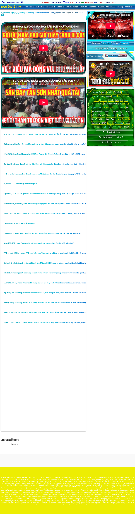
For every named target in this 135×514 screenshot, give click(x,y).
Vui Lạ (114, 115)
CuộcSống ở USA (98, 123)
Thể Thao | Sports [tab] (113, 142)
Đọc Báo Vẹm (123, 115)
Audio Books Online (89, 110)
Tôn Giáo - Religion (93, 56)
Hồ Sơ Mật (105, 127)
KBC (128, 107)
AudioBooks (111, 119)
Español (117, 92)
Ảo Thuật (125, 127)
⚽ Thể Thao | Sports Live (116, 55)
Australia (119, 123)
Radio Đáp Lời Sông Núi (102, 111)
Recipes (103, 100)
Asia (104, 92)
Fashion (125, 96)
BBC (120, 104)
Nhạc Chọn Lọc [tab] (113, 132)
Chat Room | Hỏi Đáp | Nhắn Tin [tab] (112, 48)
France (127, 123)
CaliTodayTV (97, 104)
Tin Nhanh (96, 43)
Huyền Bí (96, 127)
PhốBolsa (121, 107)
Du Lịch (125, 43)
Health (111, 100)
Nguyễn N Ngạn (98, 119)
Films (101, 96)
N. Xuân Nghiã (123, 119)
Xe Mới (116, 43)
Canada (110, 123)
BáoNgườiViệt (110, 104)
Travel (96, 100)
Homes (108, 96)
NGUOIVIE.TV (50, 481)
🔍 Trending (130, 55)
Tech (119, 96)
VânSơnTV (96, 115)
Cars (114, 96)
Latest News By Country (133, 117)
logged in (14, 444)
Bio (121, 100)
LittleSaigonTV (109, 107)
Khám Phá (115, 127)
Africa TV (97, 92)
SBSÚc (126, 104)
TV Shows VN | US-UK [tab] (113, 137)
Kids (126, 100)
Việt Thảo (106, 115)
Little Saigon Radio (121, 111)
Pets (117, 100)
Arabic (110, 92)
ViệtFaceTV (96, 107)
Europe (125, 92)
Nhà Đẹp (106, 43)
